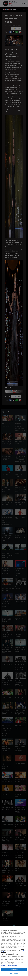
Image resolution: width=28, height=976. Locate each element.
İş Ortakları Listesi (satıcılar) (9, 965)
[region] (14, 951)
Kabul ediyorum (14, 969)
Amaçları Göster (14, 973)
